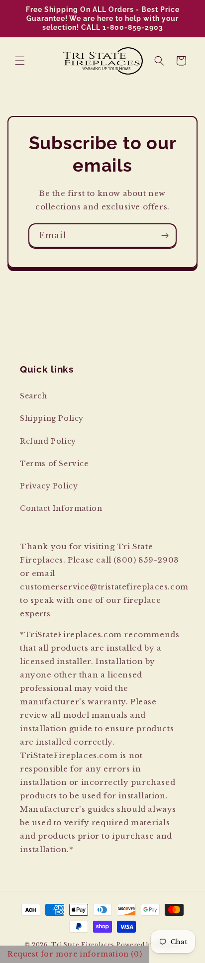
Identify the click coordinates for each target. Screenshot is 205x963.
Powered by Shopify (148, 944)
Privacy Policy (49, 486)
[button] (20, 61)
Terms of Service (54, 463)
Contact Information (61, 508)
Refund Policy (48, 441)
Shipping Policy (52, 418)
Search (33, 395)
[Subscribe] (165, 235)
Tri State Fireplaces (82, 944)
